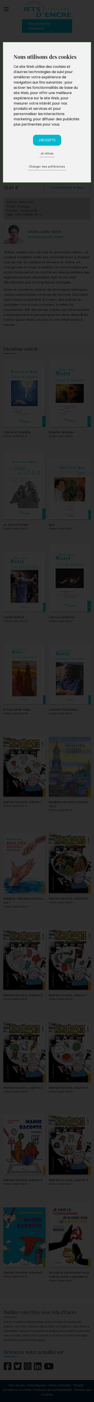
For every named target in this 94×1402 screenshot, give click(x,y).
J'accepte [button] (47, 140)
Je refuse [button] (47, 153)
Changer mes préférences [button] (47, 166)
